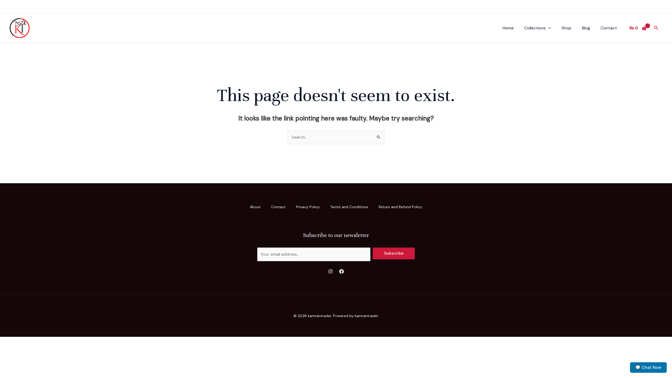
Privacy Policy (308, 206)
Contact (609, 28)
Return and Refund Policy (400, 206)
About (255, 206)
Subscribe (393, 253)
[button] (548, 28)
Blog (586, 28)
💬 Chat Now (648, 367)
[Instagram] (330, 271)
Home (508, 28)
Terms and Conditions (349, 206)
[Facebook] (341, 271)
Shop (566, 28)
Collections (535, 28)
